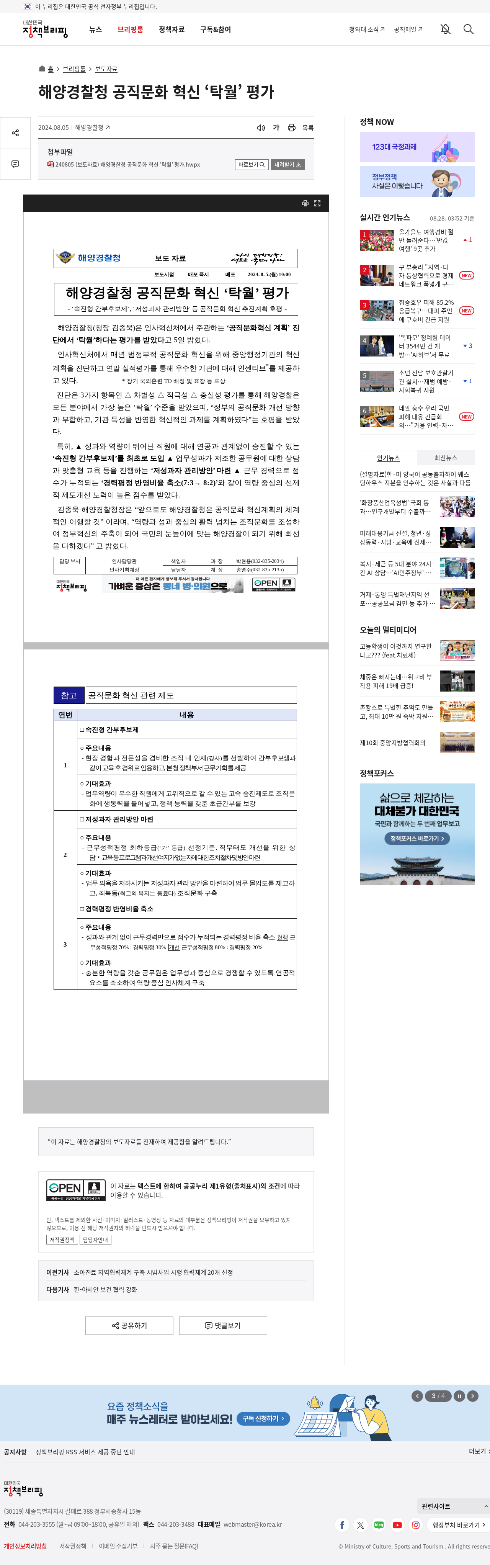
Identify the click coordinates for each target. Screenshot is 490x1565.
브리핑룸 (131, 29)
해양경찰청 (92, 127)
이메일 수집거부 (118, 1546)
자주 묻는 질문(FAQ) (174, 1546)
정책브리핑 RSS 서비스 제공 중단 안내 (85, 1451)
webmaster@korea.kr (253, 1524)
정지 (459, 1396)
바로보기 (248, 164)
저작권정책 (62, 1239)
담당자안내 (95, 1239)
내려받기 (284, 164)
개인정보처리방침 (25, 1546)
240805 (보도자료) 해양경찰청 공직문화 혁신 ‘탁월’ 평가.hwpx (128, 164)
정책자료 (172, 29)
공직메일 (405, 29)
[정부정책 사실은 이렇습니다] (417, 181)
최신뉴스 (445, 457)
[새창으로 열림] (291, 127)
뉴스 (95, 29)
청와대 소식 (364, 29)
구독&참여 (215, 29)
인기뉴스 (388, 457)
